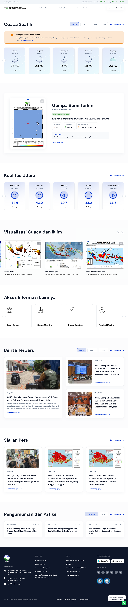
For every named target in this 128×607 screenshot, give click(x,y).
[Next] (122, 37)
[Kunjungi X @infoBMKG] (107, 572)
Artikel (104, 514)
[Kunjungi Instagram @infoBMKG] (111, 572)
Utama (81, 350)
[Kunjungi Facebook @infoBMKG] (103, 572)
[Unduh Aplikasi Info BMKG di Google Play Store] (103, 561)
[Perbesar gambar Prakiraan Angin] (12, 243)
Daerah (103, 350)
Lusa (104, 24)
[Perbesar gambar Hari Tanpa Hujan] (94, 243)
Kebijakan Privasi (84, 600)
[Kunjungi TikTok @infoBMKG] (116, 572)
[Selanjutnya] (124, 60)
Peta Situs (59, 600)
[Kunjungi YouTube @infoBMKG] (98, 572)
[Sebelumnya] (4, 60)
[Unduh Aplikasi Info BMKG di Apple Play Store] (117, 561)
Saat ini (74, 24)
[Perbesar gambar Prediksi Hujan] (53, 243)
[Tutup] (125, 597)
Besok (95, 24)
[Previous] (6, 37)
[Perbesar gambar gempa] (42, 101)
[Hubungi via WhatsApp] (124, 603)
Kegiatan (92, 350)
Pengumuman (91, 514)
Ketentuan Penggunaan (70, 600)
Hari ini (84, 24)
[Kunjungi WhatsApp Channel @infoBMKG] (120, 572)
